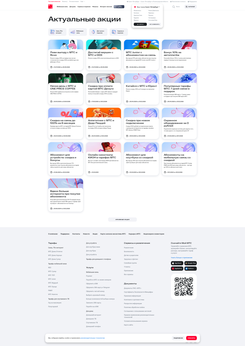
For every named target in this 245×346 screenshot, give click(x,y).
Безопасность (129, 251)
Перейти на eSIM (92, 306)
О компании (53, 234)
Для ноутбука (91, 251)
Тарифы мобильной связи (57, 264)
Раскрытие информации (133, 303)
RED (49, 267)
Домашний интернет (93, 315)
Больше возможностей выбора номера (100, 299)
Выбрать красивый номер (95, 295)
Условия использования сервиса (135, 321)
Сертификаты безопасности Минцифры (138, 292)
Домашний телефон (93, 326)
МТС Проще (52, 287)
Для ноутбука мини (93, 247)
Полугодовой (53, 306)
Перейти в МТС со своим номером (98, 280)
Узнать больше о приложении (181, 258)
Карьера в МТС (134, 234)
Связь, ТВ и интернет (55, 248)
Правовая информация (132, 296)
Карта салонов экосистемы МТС (113, 234)
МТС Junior (52, 279)
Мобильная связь (92, 272)
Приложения (128, 271)
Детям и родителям (131, 255)
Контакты (76, 234)
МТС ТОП (51, 275)
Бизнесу (64, 1)
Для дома (89, 311)
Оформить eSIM (92, 284)
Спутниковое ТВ (92, 323)
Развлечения (128, 248)
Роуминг (89, 276)
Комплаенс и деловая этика (134, 300)
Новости (86, 234)
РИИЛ (50, 290)
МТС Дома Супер (54, 259)
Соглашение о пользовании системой (137, 311)
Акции (95, 234)
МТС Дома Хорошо (55, 255)
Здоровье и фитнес (131, 259)
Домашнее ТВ (91, 319)
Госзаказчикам (74, 1)
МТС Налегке (53, 294)
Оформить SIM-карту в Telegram (98, 287)
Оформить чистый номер (95, 291)
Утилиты (127, 267)
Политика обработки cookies (134, 307)
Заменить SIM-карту (93, 303)
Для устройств (91, 243)
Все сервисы (128, 274)
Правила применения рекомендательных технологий (139, 316)
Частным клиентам (54, 1)
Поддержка (65, 234)
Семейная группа (130, 263)
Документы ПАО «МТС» (132, 288)
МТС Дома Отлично (55, 251)
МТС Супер (52, 271)
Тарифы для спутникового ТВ (58, 299)
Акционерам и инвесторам (153, 234)
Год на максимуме (54, 303)
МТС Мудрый (53, 283)
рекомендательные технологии (92, 338)
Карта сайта (128, 325)
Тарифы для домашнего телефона (98, 259)
